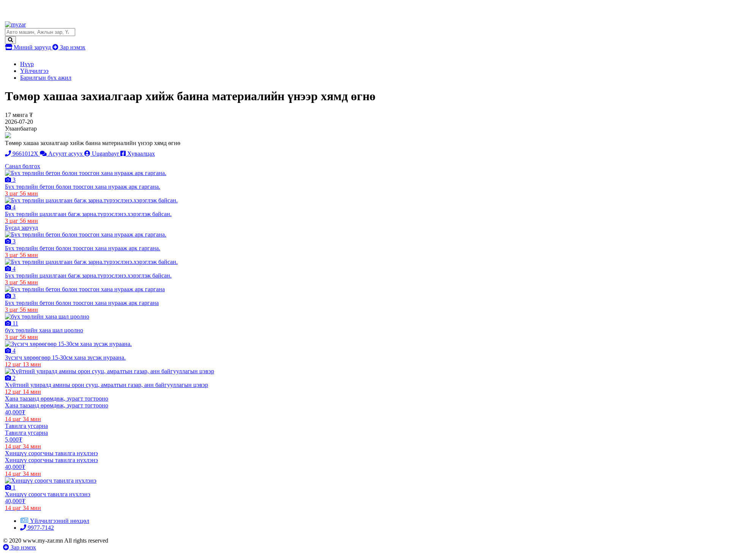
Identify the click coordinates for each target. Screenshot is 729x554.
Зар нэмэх (71, 47)
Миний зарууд (32, 47)
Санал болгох (22, 166)
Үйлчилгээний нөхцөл (59, 521)
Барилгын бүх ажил (45, 77)
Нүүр (27, 64)
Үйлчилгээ (34, 71)
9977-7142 (40, 527)
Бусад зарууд (21, 227)
